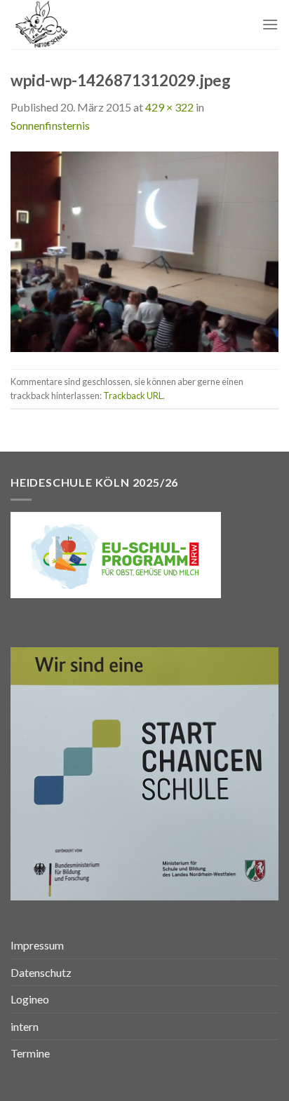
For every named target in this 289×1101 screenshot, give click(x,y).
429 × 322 (169, 107)
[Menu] (270, 24)
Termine (30, 1053)
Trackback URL (133, 395)
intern (25, 1026)
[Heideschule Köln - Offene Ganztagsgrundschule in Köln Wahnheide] (82, 24)
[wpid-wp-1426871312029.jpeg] (144, 250)
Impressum (37, 945)
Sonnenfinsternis (50, 125)
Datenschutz (41, 972)
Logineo (30, 999)
